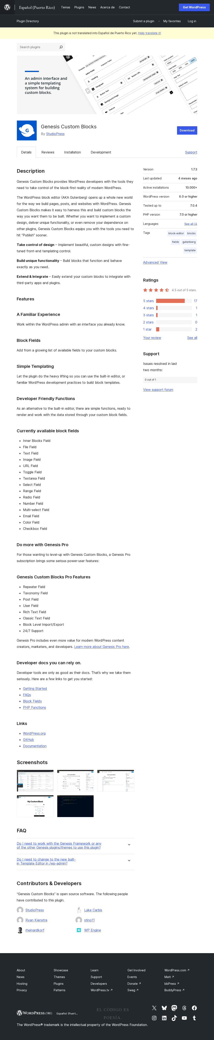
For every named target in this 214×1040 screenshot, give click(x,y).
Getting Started (35, 688)
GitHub (28, 740)
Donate (134, 983)
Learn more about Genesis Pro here (101, 647)
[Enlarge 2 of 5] (88, 775)
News (20, 977)
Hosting (22, 983)
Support (191, 152)
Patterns (59, 990)
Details (26, 152)
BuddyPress (174, 990)
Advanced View (155, 262)
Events (132, 977)
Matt (169, 977)
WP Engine (92, 930)
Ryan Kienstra (36, 920)
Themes (59, 977)
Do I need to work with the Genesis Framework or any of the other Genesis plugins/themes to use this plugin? (59, 846)
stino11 (89, 920)
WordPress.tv (102, 990)
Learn (94, 970)
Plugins (59, 983)
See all (192, 338)
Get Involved (136, 970)
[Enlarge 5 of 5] (88, 801)
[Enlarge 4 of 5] (48, 801)
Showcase (61, 970)
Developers (99, 983)
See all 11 (190, 223)
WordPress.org (34, 733)
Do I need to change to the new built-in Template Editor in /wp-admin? (46, 861)
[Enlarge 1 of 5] (48, 775)
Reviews (47, 152)
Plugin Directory (28, 21)
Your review (152, 338)
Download (187, 130)
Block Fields (32, 701)
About (21, 970)
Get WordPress (194, 7)
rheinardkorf (34, 930)
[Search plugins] (61, 47)
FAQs (27, 695)
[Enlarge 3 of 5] (128, 775)
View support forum (158, 389)
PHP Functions (34, 707)
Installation (72, 152)
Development (101, 152)
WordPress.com (177, 970)
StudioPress (55, 134)
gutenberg (189, 241)
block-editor (176, 233)
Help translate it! (149, 33)
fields (175, 241)
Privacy (22, 990)
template (190, 250)
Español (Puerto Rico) (70, 1013)
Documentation (35, 746)
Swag (133, 990)
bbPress (172, 983)
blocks (191, 233)
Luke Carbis (93, 910)
